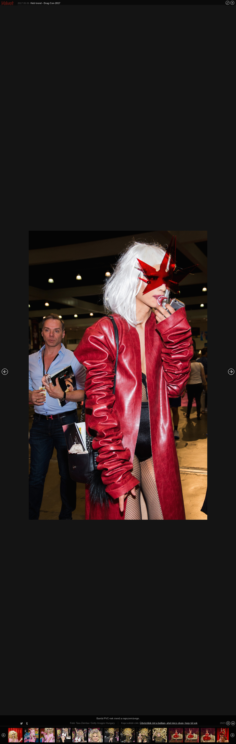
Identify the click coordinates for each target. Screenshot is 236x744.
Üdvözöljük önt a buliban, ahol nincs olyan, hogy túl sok (168, 723)
